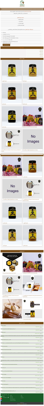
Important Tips (37, 326)
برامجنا (38, 340)
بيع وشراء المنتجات (3, 374)
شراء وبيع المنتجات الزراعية (4, 384)
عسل (3, 39)
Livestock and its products (13, 400)
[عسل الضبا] (33, 70)
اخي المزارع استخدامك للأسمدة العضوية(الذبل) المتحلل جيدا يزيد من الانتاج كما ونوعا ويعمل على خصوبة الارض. (15, 342)
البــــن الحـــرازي (3, 367)
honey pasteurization (27, 319)
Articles (38, 350)
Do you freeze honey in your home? (9, 273)
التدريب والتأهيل (3, 332)
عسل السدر (41, 56)
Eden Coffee (11, 396)
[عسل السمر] (12, 116)
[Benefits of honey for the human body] (33, 116)
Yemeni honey (11, 397)
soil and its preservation (4, 346)
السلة (21, 395)
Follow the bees (3, 380)
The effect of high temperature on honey (30, 150)
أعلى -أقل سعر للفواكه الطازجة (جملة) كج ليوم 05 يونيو (8, 390)
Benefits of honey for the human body (30, 127)
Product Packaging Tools (12, 399)
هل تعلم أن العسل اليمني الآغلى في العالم (6, 371)
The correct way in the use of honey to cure (11, 319)
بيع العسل (8, 34)
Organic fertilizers (3, 325)
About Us (22, 396)
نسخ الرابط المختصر (6, 45)
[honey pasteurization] (32, 308)
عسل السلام (41, 54)
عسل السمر (41, 49)
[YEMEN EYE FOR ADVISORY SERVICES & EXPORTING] (22, 3)
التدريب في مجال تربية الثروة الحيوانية (6, 339)
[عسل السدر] (12, 93)
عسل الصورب (41, 51)
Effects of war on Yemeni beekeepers (6, 377)
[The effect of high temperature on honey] (33, 139)
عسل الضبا (41, 53)
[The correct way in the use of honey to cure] (12, 308)
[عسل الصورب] (12, 70)
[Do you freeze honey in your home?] (12, 262)
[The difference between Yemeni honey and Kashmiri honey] (12, 139)
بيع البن (38, 368)
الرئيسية (11, 395)
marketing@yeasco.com (5, 397)
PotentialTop (21, 403)
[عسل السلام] (33, 93)
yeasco (2, 248)
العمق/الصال (6, 39)
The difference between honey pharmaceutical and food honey (32, 296)
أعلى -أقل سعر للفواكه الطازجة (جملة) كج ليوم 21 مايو (8, 328)
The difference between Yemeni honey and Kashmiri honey (11, 150)
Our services (22, 397)
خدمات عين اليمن (37, 333)
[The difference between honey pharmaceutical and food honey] (32, 285)
